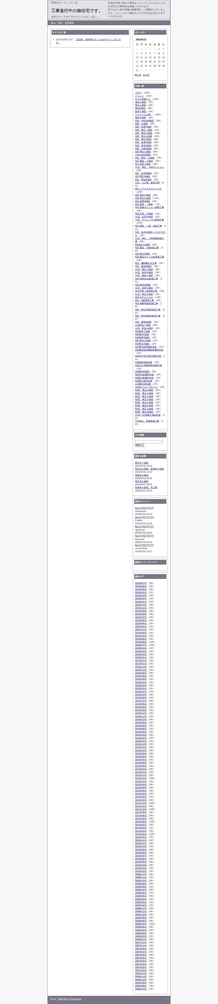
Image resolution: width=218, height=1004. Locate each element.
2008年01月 (141, 939)
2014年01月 (141, 741)
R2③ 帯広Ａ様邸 (144, 393)
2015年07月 (141, 701)
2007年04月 (141, 961)
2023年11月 (141, 608)
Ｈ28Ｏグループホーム (146, 387)
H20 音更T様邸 (143, 127)
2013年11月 (141, 747)
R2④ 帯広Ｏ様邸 (144, 390)
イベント (139, 96)
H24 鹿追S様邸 (143, 322)
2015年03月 (141, 707)
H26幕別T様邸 (142, 334)
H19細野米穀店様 (143, 362)
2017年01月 (141, 663)
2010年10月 (141, 846)
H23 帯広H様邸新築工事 (147, 316)
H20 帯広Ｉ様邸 (143, 130)
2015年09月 (141, 697)
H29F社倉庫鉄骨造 (144, 378)
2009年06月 (141, 893)
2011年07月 (141, 818)
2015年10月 (141, 694)
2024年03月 (141, 595)
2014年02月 (141, 738)
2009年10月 (141, 880)
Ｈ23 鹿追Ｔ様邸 (144, 275)
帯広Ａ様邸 (140, 105)
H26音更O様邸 (142, 337)
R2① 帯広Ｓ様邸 (144, 396)
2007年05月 (141, 958)
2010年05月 (141, 862)
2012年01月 (141, 800)
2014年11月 (141, 716)
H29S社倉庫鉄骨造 (144, 374)
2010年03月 (141, 868)
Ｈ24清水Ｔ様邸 (143, 325)
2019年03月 (141, 654)
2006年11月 (141, 976)
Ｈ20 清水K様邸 (143, 154)
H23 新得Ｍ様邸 (143, 285)
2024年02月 (141, 598)
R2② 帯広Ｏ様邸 (144, 399)
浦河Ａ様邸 (140, 102)
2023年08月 (141, 614)
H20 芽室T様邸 (143, 145)
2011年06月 (141, 821)
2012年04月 (141, 793)
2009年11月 (141, 877)
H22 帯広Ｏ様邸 (143, 198)
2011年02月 (141, 834)
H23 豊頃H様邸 (143, 266)
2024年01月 (141, 602)
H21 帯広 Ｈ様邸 (144, 158)
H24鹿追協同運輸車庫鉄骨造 (149, 350)
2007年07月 (141, 952)
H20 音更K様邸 (143, 142)
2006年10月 (141, 979)
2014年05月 (141, 732)
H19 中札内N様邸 (144, 120)
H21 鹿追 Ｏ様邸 (144, 161)
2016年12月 (141, 667)
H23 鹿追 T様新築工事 (147, 247)
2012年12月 (141, 775)
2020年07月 (141, 645)
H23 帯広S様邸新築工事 (147, 309)
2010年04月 (141, 865)
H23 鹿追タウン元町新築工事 (149, 257)
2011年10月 (141, 809)
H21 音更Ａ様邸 (143, 164)
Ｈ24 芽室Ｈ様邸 (144, 328)
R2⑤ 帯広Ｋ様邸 (144, 402)
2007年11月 (141, 945)
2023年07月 (141, 617)
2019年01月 (141, 657)
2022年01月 (141, 626)
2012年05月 (141, 790)
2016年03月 (141, 682)
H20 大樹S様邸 (143, 148)
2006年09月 (141, 983)
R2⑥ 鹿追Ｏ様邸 (144, 405)
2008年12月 (141, 908)
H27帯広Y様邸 (142, 344)
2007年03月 (141, 964)
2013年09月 (141, 753)
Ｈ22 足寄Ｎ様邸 (144, 216)
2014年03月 (141, 735)
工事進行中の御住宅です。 (77, 10)
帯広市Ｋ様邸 (141, 481)
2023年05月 (141, 623)
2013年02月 (141, 769)
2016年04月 (141, 679)
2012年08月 (141, 787)
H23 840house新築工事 (146, 278)
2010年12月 (141, 840)
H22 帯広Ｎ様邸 (143, 195)
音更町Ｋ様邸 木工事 (146, 487)
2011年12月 (141, 803)
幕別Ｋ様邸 (140, 117)
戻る (53, 22)
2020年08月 (141, 642)
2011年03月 (141, 831)
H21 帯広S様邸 (142, 176)
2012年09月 (141, 784)
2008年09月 (141, 917)
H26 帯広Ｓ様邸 (143, 340)
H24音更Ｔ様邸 (142, 331)
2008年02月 (141, 936)
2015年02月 (141, 710)
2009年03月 (141, 902)
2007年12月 (141, 942)
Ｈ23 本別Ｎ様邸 (144, 272)
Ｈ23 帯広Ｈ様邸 (144, 294)
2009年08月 (141, 886)
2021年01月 (141, 636)
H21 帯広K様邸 (143, 179)
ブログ (138, 92)
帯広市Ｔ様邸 (141, 463)
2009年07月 (141, 890)
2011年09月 (141, 812)
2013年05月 (141, 766)
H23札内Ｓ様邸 (142, 244)
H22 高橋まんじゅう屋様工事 (149, 207)
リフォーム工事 (144, 114)
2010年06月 (141, 859)
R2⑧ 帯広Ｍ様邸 (144, 412)
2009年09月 (141, 883)
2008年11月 (141, 911)
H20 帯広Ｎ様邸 (143, 133)
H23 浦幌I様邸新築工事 (146, 303)
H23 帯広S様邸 (142, 254)
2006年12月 (141, 973)
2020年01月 (141, 651)
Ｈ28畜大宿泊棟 (143, 384)
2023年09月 (141, 611)
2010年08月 (141, 852)
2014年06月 (141, 728)
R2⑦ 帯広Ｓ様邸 (144, 409)
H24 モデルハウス (144, 297)
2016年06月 (141, 673)
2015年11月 (141, 691)
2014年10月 (141, 719)
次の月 (146, 75)
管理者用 (69, 22)
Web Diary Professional (69, 999)
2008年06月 (141, 927)
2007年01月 (141, 970)
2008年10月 (141, 914)
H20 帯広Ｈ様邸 (143, 151)
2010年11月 (141, 843)
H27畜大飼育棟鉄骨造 (146, 347)
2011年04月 (141, 828)
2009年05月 (141, 896)
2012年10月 (141, 781)
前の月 (138, 75)
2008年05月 (141, 930)
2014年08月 (141, 725)
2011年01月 (141, 837)
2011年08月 (141, 815)
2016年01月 (141, 688)
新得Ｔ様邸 (140, 111)
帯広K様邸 (140, 108)
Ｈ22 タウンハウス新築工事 (149, 220)
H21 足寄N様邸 (143, 173)
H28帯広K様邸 (142, 371)
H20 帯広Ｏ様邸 (143, 136)
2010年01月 (141, 871)
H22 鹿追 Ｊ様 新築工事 (148, 226)
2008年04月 (141, 933)
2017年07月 (141, 660)
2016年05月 (141, 676)
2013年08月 (141, 756)
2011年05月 (141, 824)
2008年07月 (141, 924)
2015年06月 (141, 704)
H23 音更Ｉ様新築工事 (146, 291)
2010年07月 (141, 855)
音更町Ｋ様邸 (141, 475)
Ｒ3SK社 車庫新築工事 (147, 421)
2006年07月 (141, 989)
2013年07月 (141, 759)
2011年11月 (141, 806)
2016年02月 (141, 685)
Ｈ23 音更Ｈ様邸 (144, 288)
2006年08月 (141, 986)
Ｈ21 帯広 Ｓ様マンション (149, 167)
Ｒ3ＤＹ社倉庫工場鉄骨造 (148, 415)
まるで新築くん (143, 99)
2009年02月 (141, 905)
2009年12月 (141, 874)
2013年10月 (141, 750)
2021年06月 (141, 633)
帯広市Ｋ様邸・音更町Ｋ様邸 (149, 469)
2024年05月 (141, 589)
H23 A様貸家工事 (144, 300)
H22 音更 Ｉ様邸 (144, 204)
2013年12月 (141, 744)
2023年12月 (141, 605)
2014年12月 (141, 713)
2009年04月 (141, 899)
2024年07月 (141, 583)
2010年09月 (141, 849)
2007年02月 (141, 967)
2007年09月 (141, 948)
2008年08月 (141, 921)
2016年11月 (141, 670)
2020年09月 (141, 639)
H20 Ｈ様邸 (141, 123)
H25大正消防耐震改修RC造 (148, 365)
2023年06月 (141, 620)
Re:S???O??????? (144, 508)
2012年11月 (141, 778)
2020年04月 (141, 648)
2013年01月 (141, 772)
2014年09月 (141, 722)
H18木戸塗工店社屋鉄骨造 (148, 356)
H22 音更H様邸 (142, 201)
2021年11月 (141, 629)
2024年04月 (141, 592)
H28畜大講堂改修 (143, 381)
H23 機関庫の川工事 (146, 263)
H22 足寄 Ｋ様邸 (144, 213)
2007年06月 (141, 955)
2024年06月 (141, 586)
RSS (60, 22)
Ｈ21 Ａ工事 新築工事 (147, 182)
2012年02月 (141, 797)
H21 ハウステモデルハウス (148, 189)
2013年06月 (141, 762)
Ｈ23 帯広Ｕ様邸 (144, 269)
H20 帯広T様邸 (143, 139)
